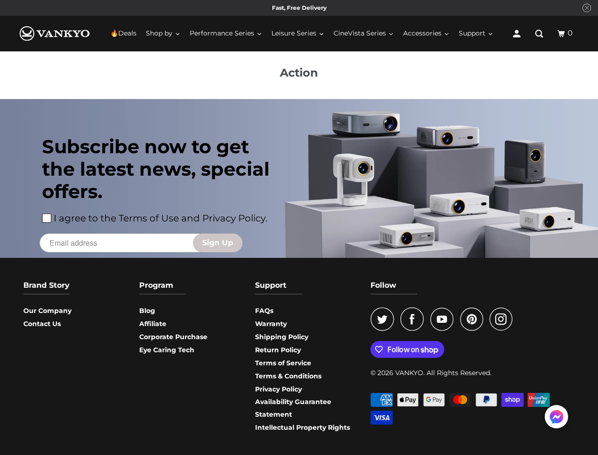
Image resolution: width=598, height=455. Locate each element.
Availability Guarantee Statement (293, 408)
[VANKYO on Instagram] (504, 319)
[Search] (540, 33)
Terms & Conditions (288, 376)
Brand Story (46, 285)
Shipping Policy (281, 337)
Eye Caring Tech (166, 350)
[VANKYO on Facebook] (414, 319)
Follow (383, 285)
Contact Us (42, 324)
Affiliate (152, 324)
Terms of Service (283, 363)
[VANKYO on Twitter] (384, 319)
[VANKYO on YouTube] (444, 319)
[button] (556, 418)
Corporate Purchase (173, 337)
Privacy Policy (278, 389)
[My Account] (517, 33)
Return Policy (278, 350)
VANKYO (409, 373)
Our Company (47, 310)
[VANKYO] (55, 33)
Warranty (271, 324)
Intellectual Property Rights (302, 427)
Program (156, 285)
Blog (147, 310)
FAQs (264, 310)
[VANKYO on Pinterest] (474, 319)
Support (270, 285)
